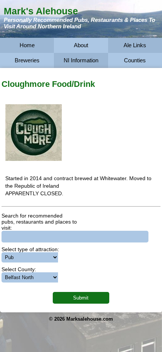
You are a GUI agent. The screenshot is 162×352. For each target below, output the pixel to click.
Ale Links (135, 45)
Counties (135, 60)
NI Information (81, 60)
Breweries (27, 60)
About (81, 45)
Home (27, 45)
